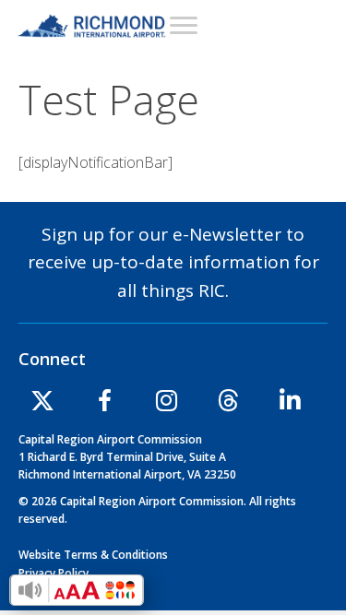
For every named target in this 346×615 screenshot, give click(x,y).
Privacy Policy (53, 573)
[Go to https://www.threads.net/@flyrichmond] (228, 403)
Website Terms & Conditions (93, 554)
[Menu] (183, 24)
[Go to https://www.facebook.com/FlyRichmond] (104, 404)
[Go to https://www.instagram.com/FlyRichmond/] (166, 403)
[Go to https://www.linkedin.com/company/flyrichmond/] (290, 403)
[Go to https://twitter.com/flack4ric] (42, 403)
